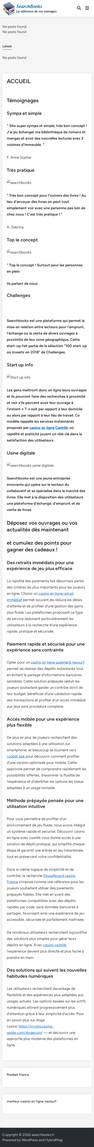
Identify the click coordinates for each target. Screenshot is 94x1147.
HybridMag (53, 1140)
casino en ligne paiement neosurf (57, 662)
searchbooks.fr (42, 1135)
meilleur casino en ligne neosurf (31, 1101)
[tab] (7, 46)
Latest (7, 46)
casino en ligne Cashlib (49, 427)
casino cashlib (54, 945)
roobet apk (16, 756)
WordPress (30, 1140)
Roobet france (18, 1075)
